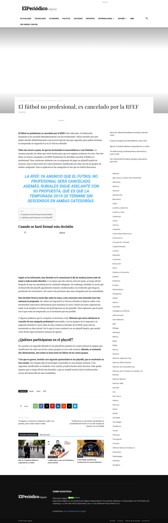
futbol (38, 391)
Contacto (120, 521)
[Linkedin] (58, 406)
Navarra (116, 354)
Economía (54, 18)
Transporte (117, 439)
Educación (117, 263)
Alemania (116, 182)
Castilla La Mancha (120, 208)
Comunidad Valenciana (122, 233)
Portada (112, 521)
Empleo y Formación (121, 272)
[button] (147, 19)
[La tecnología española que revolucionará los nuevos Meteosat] (90, 449)
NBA (132, 18)
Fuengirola (117, 294)
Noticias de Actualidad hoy (124, 367)
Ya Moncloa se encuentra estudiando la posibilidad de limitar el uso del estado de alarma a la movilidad (87, 423)
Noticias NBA (118, 383)
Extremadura (118, 289)
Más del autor (45, 435)
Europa (115, 285)
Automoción (117, 195)
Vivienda (116, 460)
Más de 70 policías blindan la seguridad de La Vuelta (129, 146)
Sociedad (78, 18)
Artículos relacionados (28, 435)
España (121, 18)
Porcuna (116, 405)
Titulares (116, 435)
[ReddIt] (63, 406)
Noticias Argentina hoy (122, 358)
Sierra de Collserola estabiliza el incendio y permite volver (129, 134)
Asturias (116, 190)
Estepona (116, 281)
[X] (46, 406)
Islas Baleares (118, 319)
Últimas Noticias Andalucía (124, 448)
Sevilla (115, 413)
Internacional (105, 18)
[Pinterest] (52, 406)
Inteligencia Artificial (121, 311)
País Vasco (117, 396)
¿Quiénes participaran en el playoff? (37, 217)
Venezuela (117, 452)
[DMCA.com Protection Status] (74, 498)
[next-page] (23, 467)
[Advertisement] (105, 8)
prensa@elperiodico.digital (75, 511)
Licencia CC (146, 521)
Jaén (114, 324)
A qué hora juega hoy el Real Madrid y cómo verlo (128, 141)
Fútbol (115, 298)
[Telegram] (75, 406)
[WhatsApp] (35, 406)
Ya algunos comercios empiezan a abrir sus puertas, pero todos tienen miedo (36, 422)
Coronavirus (22, 101)
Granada (116, 306)
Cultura (116, 251)
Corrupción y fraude (121, 242)
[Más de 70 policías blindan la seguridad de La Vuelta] (31, 449)
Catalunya (117, 216)
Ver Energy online (29, 24)
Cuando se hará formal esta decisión (36, 214)
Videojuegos (117, 456)
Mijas (115, 341)
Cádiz (115, 203)
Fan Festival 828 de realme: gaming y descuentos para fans (128, 160)
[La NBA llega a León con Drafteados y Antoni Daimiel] (61, 449)
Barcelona (117, 199)
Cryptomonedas (119, 246)
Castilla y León (52, 457)
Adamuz (116, 173)
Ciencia (80, 456)
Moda (115, 345)
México (115, 336)
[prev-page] (19, 467)
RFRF (44, 391)
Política (66, 18)
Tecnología (40, 18)
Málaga (116, 328)
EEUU (115, 268)
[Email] (69, 406)
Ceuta (115, 221)
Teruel (115, 430)
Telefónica (117, 426)
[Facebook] (41, 406)
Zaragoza (116, 465)
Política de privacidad (132, 521)
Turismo (116, 443)
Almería (116, 186)
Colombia (116, 229)
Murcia (115, 349)
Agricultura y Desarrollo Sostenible (127, 178)
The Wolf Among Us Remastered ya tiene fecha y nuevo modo (128, 152)
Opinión (116, 387)
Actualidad (25, 18)
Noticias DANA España (122, 362)
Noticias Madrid (119, 379)
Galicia (115, 302)
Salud (115, 409)
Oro (114, 392)
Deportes (90, 18)
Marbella (116, 332)
